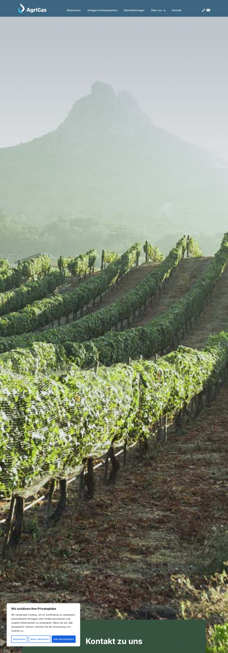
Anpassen (19, 639)
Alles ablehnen (39, 639)
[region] (43, 624)
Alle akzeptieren (64, 639)
